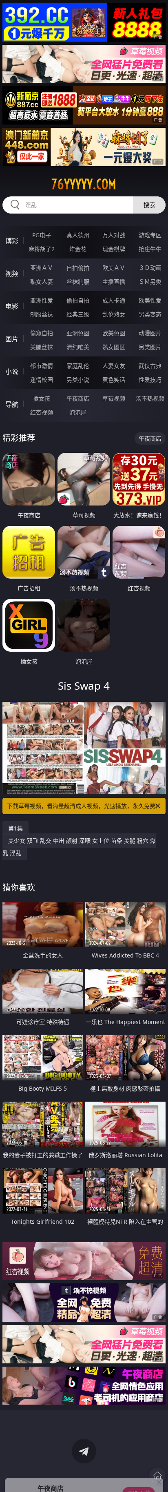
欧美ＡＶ (113, 268)
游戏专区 (150, 235)
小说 (11, 371)
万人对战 (113, 235)
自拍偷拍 (77, 268)
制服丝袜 (41, 314)
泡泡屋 (77, 412)
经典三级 (77, 314)
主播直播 (113, 281)
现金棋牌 (113, 249)
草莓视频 (113, 398)
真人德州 (77, 235)
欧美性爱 (150, 300)
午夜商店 (77, 398)
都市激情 (41, 366)
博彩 (11, 240)
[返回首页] (157, 1476)
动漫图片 (150, 333)
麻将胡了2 (42, 249)
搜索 (149, 205)
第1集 (15, 828)
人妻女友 (113, 366)
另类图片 (150, 347)
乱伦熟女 (113, 314)
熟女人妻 (41, 281)
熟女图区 (113, 347)
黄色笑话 (113, 379)
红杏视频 (41, 412)
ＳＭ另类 (150, 281)
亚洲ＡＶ (41, 268)
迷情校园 (41, 379)
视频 (11, 273)
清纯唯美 (77, 347)
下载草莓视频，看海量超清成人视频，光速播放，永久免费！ (84, 806)
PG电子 (41, 235)
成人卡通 (113, 300)
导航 (11, 404)
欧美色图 (113, 333)
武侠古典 (150, 366)
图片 (11, 338)
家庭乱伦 (77, 366)
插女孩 (41, 398)
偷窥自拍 (41, 333)
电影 (11, 306)
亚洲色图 (77, 333)
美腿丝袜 (41, 347)
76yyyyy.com (83, 184)
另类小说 (77, 379)
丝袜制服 (77, 281)
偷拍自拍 (77, 300)
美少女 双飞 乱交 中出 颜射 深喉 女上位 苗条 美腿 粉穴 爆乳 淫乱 (79, 847)
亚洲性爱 (41, 300)
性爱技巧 (150, 379)
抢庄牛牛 (150, 249)
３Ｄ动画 (150, 268)
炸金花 (77, 249)
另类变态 (150, 314)
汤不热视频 (150, 398)
